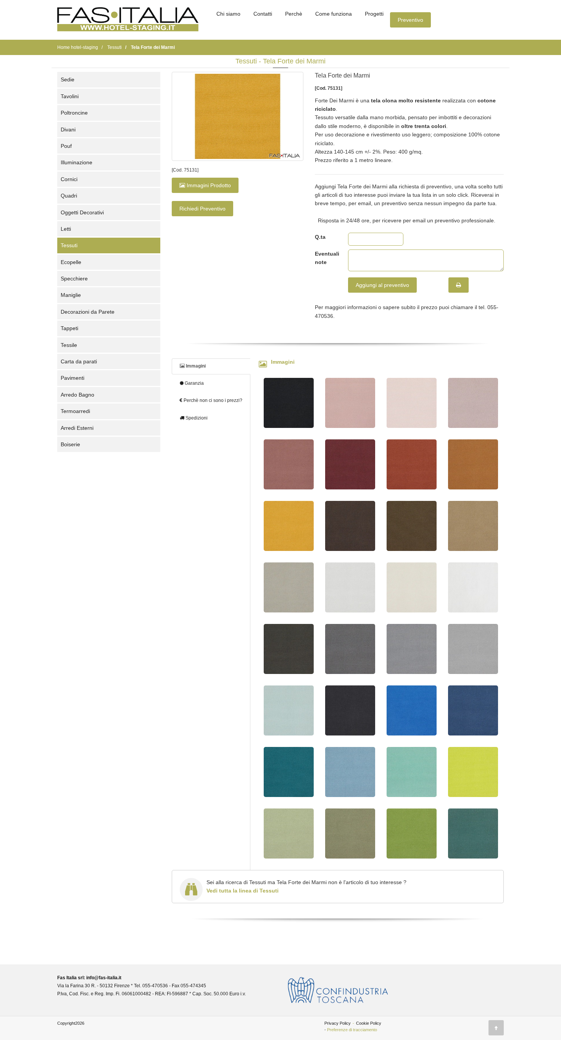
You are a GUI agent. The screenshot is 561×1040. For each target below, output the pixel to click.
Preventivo (410, 20)
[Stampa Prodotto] (458, 285)
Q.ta (320, 237)
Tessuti (69, 245)
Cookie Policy (368, 1023)
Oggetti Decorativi (82, 212)
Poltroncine (74, 113)
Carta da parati (79, 361)
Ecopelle (71, 262)
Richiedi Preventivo (202, 209)
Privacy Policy (337, 1023)
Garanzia (194, 383)
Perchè (293, 14)
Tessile (69, 345)
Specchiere (74, 278)
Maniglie (71, 295)
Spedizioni (196, 418)
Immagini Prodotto (208, 185)
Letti (66, 229)
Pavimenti (72, 378)
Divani (68, 129)
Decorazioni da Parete (87, 312)
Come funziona (333, 14)
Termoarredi (75, 411)
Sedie (67, 79)
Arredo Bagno (77, 395)
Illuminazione (76, 162)
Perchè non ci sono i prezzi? (212, 400)
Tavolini (70, 96)
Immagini (195, 366)
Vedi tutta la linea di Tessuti (242, 891)
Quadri (69, 196)
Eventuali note (326, 258)
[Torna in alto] (496, 1027)
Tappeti (69, 328)
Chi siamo (228, 14)
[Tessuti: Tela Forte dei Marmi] (237, 116)
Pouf (66, 146)
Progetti (374, 14)
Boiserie (70, 444)
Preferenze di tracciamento (352, 1029)
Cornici (69, 179)
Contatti (262, 14)
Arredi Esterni (77, 428)
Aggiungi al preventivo (382, 285)
